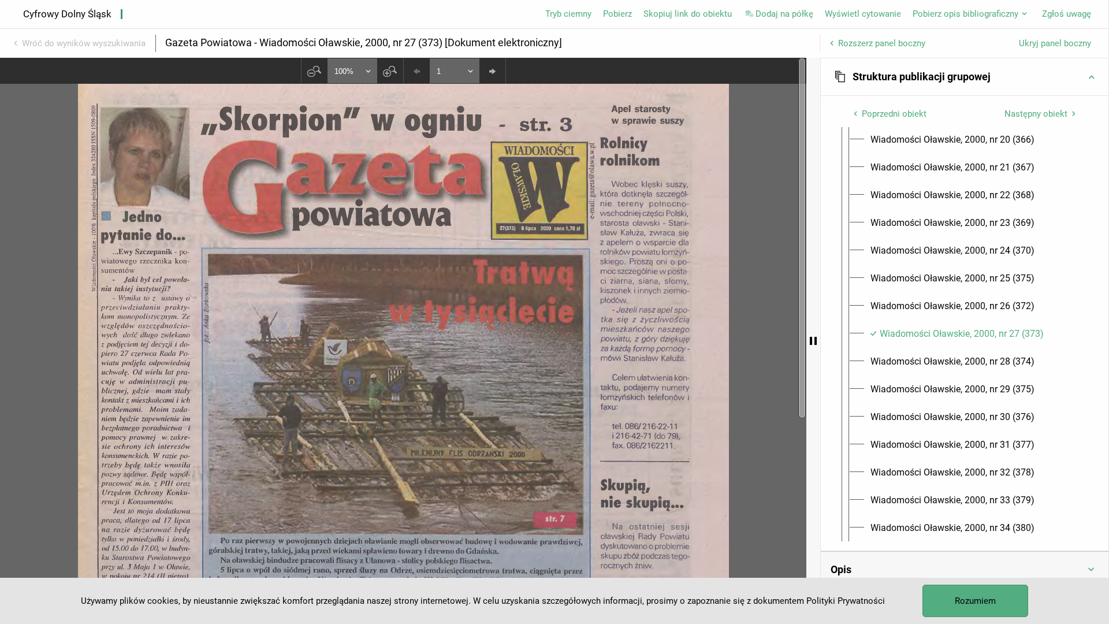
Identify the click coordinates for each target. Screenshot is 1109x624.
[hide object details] (813, 341)
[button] (964, 76)
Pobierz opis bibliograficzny (965, 14)
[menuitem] (952, 139)
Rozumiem (975, 601)
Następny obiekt (1035, 114)
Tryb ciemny (568, 14)
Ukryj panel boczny (1055, 43)
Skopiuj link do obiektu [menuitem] (687, 14)
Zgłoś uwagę (1066, 14)
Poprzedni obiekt (894, 114)
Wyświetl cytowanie (863, 14)
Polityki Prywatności (845, 601)
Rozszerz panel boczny (881, 43)
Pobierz (617, 14)
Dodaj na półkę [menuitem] (784, 14)
